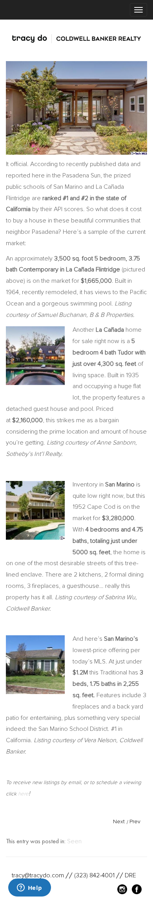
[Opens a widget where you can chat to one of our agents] (29, 888)
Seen (74, 841)
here (23, 793)
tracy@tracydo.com (38, 875)
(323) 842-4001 (94, 875)
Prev (134, 821)
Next (119, 821)
